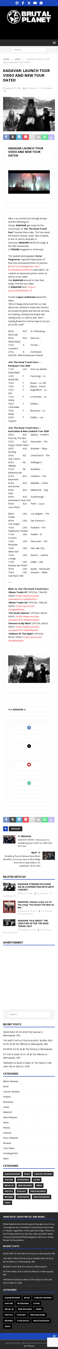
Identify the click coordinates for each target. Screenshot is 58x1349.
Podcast (7, 1132)
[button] (53, 42)
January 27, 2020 (13, 88)
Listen (6, 1107)
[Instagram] (17, 3)
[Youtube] (35, 3)
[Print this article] (38, 137)
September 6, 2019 (28, 930)
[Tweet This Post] (13, 137)
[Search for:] (29, 49)
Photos (6, 1127)
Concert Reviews (11, 1091)
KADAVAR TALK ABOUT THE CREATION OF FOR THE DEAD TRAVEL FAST (33, 923)
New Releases (10, 1117)
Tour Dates (9, 1148)
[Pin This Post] (25, 137)
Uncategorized (10, 1153)
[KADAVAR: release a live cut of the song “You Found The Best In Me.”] (9, 907)
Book (6, 1086)
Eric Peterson (32, 88)
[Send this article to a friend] (32, 137)
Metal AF (7, 1112)
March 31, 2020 (26, 893)
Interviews (8, 1101)
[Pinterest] (41, 3)
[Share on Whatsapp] (45, 137)
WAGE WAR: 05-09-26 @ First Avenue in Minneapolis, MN (29, 1253)
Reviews (7, 1143)
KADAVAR (15, 828)
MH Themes (29, 1346)
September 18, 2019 (28, 911)
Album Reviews (10, 1081)
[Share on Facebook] (6, 137)
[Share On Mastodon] (51, 137)
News (6, 1122)
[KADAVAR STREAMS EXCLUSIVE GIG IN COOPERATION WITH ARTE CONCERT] (9, 887)
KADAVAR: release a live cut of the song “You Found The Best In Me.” (36, 904)
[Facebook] (23, 3)
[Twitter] (29, 3)
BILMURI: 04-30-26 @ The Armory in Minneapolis (27, 1049)
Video (6, 1158)
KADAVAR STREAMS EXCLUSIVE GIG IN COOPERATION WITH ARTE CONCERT (36, 887)
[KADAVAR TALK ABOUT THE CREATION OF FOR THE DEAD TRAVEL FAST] (9, 922)
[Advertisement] (30, 31)
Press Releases (10, 1137)
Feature (7, 1096)
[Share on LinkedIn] (19, 137)
